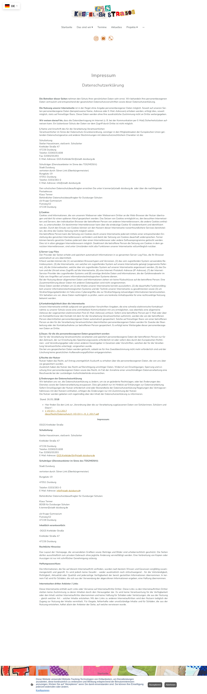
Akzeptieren (155, 685)
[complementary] (11, 6)
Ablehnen (170, 685)
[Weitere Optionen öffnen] (143, 27)
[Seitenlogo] (103, 12)
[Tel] (110, 38)
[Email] (103, 38)
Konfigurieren (42, 690)
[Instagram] (96, 38)
